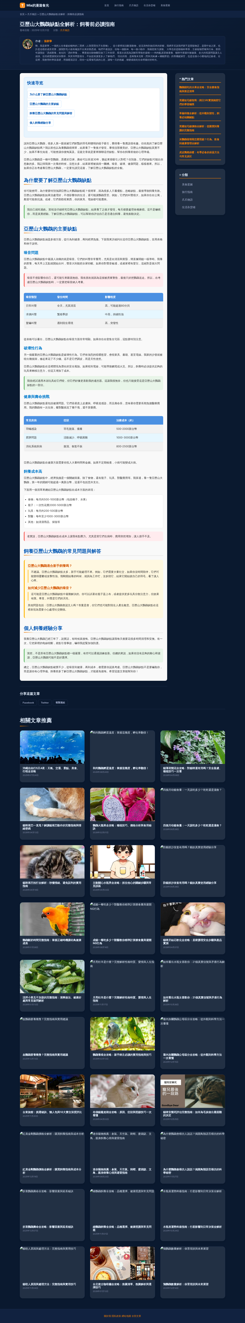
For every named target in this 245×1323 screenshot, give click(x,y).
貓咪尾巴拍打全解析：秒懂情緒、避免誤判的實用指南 (52, 884)
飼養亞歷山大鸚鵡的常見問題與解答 (51, 113)
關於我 (107, 1315)
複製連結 (60, 702)
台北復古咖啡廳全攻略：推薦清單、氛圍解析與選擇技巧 (122, 1285)
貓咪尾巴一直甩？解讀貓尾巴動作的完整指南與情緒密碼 (52, 827)
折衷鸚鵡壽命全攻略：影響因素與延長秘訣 (48, 1226)
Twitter (45, 702)
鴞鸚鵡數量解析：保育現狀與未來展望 (185, 1284)
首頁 (106, 5)
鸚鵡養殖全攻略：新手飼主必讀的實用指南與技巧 (122, 1054)
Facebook (28, 702)
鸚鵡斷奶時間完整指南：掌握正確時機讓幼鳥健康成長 (52, 941)
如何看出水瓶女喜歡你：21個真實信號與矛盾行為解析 (192, 999)
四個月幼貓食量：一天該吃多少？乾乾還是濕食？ (192, 825)
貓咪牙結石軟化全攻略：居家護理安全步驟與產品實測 (192, 941)
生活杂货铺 (149, 5)
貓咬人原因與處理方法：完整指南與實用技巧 (49, 1284)
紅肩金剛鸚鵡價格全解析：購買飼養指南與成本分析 (52, 1171)
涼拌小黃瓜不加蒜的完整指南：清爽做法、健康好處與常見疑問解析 (52, 999)
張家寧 (48, 41)
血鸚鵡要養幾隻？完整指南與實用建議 (45, 1054)
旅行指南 (119, 5)
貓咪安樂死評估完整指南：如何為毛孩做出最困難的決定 (192, 1113)
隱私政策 (116, 1315)
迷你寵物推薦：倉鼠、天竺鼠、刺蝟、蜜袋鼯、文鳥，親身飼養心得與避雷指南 (122, 1171)
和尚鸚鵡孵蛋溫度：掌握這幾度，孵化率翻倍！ (121, 768)
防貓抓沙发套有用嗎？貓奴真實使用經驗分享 (189, 882)
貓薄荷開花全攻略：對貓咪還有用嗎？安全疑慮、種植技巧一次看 (192, 769)
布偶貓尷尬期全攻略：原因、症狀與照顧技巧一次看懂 (122, 1113)
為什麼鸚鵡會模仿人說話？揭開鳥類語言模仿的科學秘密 (192, 1171)
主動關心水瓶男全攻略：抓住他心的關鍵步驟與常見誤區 (122, 884)
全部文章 (136, 1315)
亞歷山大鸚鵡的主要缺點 (44, 103)
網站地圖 (126, 1315)
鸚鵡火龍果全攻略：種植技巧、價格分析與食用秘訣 (122, 827)
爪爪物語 (133, 5)
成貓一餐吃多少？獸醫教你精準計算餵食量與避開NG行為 (122, 941)
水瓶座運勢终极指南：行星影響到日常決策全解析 (192, 1226)
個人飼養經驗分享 (40, 122)
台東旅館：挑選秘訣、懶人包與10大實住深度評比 (52, 1112)
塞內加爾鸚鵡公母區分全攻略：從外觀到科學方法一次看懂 (192, 1056)
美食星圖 (165, 5)
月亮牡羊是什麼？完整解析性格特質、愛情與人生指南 (122, 999)
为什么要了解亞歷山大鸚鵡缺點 (48, 94)
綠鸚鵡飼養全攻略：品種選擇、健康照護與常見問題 (122, 1228)
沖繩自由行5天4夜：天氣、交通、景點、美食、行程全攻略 (51, 769)
